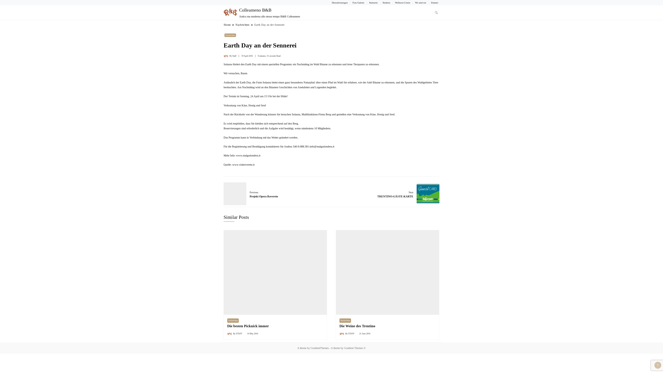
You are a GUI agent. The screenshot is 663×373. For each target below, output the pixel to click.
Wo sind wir (420, 2)
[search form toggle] (436, 12)
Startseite (373, 2)
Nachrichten (230, 35)
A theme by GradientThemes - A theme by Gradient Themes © (331, 348)
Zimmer (434, 2)
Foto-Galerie (358, 2)
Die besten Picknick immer (248, 326)
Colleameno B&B (255, 10)
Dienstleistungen (340, 2)
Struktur (386, 2)
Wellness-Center (402, 2)
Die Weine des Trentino (357, 326)
